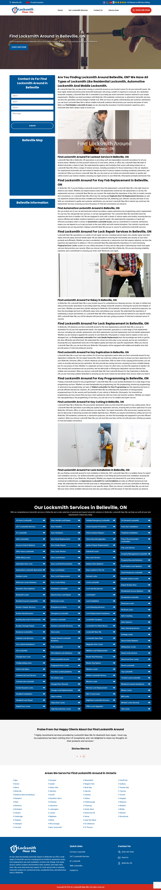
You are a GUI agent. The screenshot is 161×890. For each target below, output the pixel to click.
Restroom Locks (127, 603)
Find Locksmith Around (60, 659)
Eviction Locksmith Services (62, 626)
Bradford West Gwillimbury (24, 795)
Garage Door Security (59, 684)
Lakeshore (53, 806)
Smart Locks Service (129, 653)
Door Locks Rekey (58, 582)
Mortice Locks (91, 682)
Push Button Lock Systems (131, 566)
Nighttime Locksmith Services (97, 700)
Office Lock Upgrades (94, 706)
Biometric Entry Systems (25, 589)
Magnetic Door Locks (94, 644)
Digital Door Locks (23, 706)
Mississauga (54, 824)
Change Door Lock (23, 657)
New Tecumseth (55, 827)
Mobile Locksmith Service (96, 675)
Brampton (18, 798)
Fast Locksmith (57, 647)
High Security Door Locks (61, 709)
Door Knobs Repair (58, 545)
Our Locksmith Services (78, 10)
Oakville (87, 791)
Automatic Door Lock (24, 564)
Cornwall (17, 827)
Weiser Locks (126, 690)
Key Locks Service (93, 558)
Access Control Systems (25, 545)
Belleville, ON (16, 2)
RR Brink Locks (127, 610)
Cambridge (18, 816)
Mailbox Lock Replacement (96, 651)
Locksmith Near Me (93, 632)
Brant (16, 802)
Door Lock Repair (58, 570)
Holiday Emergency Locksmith (98, 520)
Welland (122, 806)
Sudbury (122, 784)
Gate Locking (56, 696)
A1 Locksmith (21, 533)
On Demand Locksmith (130, 520)
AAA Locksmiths (22, 539)
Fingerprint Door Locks (60, 665)
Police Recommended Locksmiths (129, 540)
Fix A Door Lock (57, 678)
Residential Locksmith (129, 597)
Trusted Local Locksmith (130, 678)
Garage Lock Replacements (62, 690)
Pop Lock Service (128, 548)
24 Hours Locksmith (24, 520)
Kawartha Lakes (55, 798)
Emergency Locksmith (59, 613)
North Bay (88, 787)
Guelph (52, 784)
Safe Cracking (126, 616)
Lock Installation (92, 601)
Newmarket (88, 780)
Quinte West (89, 809)
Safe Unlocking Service (130, 628)
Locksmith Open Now (94, 638)
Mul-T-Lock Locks (93, 694)
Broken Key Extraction (24, 613)
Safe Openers (126, 622)
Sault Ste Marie (90, 820)
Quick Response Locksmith (131, 573)
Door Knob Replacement (60, 539)
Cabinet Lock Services (24, 638)
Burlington (18, 809)
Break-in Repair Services (25, 607)
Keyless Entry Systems (94, 564)
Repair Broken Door (129, 585)
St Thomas (88, 827)
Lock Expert (90, 595)
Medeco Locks (92, 669)
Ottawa (87, 798)
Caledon (17, 813)
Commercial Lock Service (26, 675)
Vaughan (122, 798)
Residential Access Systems (132, 591)
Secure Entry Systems (129, 641)
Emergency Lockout (58, 607)
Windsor (122, 813)
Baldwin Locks (21, 576)
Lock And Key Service (94, 589)
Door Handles (56, 527)
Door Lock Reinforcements (61, 564)
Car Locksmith (21, 651)
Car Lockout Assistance (25, 644)
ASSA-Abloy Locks (23, 558)
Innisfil (52, 795)
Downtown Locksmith (59, 589)
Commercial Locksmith (25, 682)
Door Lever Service (58, 551)
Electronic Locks (57, 601)
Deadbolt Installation (24, 694)
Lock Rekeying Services (95, 607)
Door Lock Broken (58, 558)
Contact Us (98, 10)
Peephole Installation (129, 533)
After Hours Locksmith (25, 551)
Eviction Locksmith (58, 620)
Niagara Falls (89, 784)
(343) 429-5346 (143, 10)
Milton (51, 820)
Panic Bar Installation (129, 527)
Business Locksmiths (24, 632)
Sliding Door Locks (128, 647)
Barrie (16, 787)
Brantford (17, 806)
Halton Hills (53, 787)
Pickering (88, 806)
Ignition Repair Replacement (97, 545)
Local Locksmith (92, 582)
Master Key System (93, 663)
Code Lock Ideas (22, 669)
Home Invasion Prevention (96, 527)
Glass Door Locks (58, 703)
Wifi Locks (125, 696)
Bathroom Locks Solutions (26, 582)
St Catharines (89, 824)
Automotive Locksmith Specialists (29, 570)
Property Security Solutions (131, 560)
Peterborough (89, 802)
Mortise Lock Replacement (96, 688)
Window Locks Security (130, 703)
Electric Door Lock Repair (61, 595)
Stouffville (123, 780)
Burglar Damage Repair (25, 626)
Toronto (122, 795)
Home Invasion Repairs (95, 533)
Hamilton (52, 791)
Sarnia (86, 816)
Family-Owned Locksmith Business (61, 639)
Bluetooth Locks (22, 595)
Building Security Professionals (28, 620)
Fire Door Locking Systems (61, 672)
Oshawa (87, 795)
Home (60, 10)
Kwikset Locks (91, 576)
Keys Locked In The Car (95, 570)
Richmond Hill (89, 813)
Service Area (114, 10)
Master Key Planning (94, 657)
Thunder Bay (124, 787)
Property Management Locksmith (134, 554)
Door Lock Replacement (60, 576)
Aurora (16, 784)
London (52, 813)
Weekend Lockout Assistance (132, 684)
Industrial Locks (92, 551)
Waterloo (122, 802)
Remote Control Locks (129, 579)
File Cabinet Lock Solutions (61, 653)
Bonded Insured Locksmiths (27, 601)
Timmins (122, 791)
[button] (77, 756)
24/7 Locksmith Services (25, 527)
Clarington (18, 824)
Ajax (16, 780)
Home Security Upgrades (96, 539)
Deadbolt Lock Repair (24, 700)
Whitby (122, 809)
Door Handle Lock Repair (61, 520)
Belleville (17, 791)
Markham (52, 816)
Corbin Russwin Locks (24, 688)
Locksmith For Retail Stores (97, 626)
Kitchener (53, 802)
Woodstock (123, 816)
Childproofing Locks (24, 663)
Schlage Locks (127, 634)
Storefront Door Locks (130, 659)
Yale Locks (125, 709)
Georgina (52, 780)
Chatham (17, 820)
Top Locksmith (127, 672)
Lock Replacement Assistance (98, 613)
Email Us (125, 857)
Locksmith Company (94, 620)
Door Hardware (57, 533)
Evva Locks (55, 632)
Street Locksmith (127, 665)
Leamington (53, 809)
